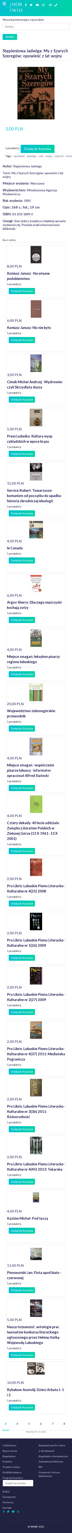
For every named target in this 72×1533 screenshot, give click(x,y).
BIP (40, 1467)
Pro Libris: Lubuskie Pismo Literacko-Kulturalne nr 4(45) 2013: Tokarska (36, 1166)
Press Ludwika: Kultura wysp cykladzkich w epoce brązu (29, 438)
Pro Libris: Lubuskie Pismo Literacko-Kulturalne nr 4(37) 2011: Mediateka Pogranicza (36, 1054)
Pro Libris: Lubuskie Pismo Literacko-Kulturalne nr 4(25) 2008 (36, 888)
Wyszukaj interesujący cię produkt (23, 19)
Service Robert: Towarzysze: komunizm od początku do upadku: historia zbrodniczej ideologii (34, 495)
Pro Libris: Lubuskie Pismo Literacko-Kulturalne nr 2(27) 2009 (36, 997)
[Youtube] (38, 4)
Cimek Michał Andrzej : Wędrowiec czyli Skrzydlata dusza (35, 384)
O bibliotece (9, 1445)
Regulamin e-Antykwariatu (53, 1456)
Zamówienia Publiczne (51, 1461)
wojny (48, 156)
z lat (40, 156)
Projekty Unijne (11, 1467)
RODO (6, 1491)
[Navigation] (4, 4)
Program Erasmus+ (13, 1477)
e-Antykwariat (46, 1450)
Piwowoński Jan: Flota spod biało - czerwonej (34, 1275)
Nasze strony (10, 1450)
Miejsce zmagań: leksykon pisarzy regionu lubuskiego (33, 659)
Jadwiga (31, 156)
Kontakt (7, 1507)
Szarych (59, 156)
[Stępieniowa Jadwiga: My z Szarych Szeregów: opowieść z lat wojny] (36, 92)
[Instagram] (43, 4)
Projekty (7, 1461)
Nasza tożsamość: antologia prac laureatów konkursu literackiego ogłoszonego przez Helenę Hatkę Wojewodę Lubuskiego (33, 1335)
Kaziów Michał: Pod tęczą (27, 1218)
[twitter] (31, 4)
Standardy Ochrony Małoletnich (49, 1474)
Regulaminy (9, 1456)
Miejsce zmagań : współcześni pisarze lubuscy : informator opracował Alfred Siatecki (30, 770)
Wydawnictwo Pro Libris (52, 1445)
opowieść (19, 156)
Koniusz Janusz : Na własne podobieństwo (28, 276)
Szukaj (9, 37)
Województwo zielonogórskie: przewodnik (31, 713)
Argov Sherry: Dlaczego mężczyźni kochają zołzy (34, 605)
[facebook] (26, 4)
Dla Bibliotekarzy (12, 1472)
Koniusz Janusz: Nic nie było (29, 327)
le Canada (15, 548)
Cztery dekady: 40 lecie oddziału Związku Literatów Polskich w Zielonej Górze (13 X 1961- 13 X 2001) (33, 831)
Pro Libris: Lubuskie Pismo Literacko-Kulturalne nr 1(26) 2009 (36, 942)
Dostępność (9, 1497)
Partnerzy (8, 1502)
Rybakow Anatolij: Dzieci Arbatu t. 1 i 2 (35, 1392)
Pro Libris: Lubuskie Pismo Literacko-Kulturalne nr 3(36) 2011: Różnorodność (36, 1111)
